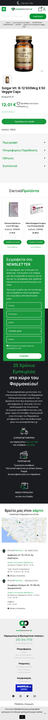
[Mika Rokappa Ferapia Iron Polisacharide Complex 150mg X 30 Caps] (35, 209)
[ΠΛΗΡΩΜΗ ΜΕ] (24, 454)
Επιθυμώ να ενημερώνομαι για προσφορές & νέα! (20, 347)
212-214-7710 (27, 3)
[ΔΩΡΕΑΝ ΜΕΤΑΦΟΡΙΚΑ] (24, 431)
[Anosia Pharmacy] (22, 9)
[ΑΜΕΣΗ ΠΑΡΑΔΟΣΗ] (24, 485)
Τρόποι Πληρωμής (24, 670)
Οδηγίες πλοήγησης (17, 576)
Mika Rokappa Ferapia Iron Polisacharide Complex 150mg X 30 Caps (35, 224)
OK (22, 717)
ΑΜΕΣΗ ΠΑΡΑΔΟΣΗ (24, 492)
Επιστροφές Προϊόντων (24, 667)
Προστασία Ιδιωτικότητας (24, 658)
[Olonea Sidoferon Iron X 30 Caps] (12, 209)
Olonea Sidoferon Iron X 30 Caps (12, 224)
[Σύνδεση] (44, 9)
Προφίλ (24, 652)
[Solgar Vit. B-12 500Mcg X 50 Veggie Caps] (42, 71)
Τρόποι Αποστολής (24, 672)
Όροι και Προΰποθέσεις (24, 655)
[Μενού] (4, 9)
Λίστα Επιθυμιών (24, 681)
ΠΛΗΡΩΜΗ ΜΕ (24, 461)
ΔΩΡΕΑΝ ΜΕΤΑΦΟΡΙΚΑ (24, 437)
